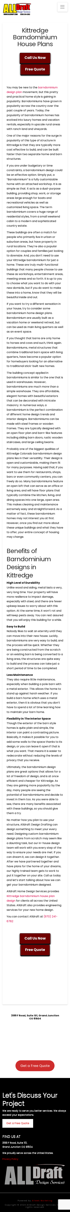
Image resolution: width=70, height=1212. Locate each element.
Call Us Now (35, 57)
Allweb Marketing (42, 1200)
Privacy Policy (10, 1159)
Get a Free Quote (35, 1065)
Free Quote (35, 69)
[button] (62, 7)
